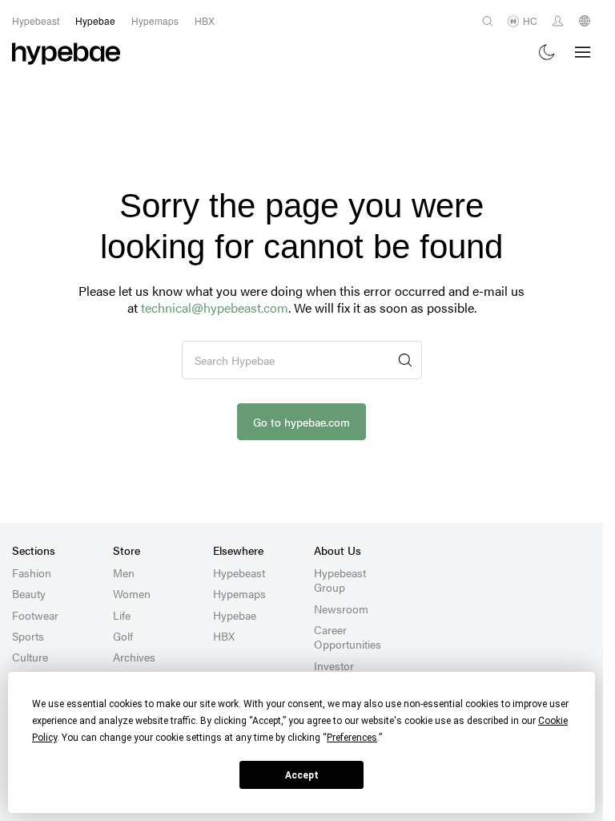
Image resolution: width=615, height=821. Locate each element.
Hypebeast (239, 572)
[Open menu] (583, 52)
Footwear (35, 615)
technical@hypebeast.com (214, 307)
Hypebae (234, 615)
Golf (123, 636)
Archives (134, 657)
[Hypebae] (66, 52)
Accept (302, 775)
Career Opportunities (347, 636)
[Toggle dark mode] (547, 52)
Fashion (31, 572)
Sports (28, 636)
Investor (334, 665)
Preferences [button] (352, 737)
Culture (30, 657)
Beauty (29, 593)
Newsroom (341, 609)
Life (122, 615)
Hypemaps (239, 593)
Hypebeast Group (340, 579)
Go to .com (301, 422)
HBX (224, 636)
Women (132, 593)
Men (124, 572)
